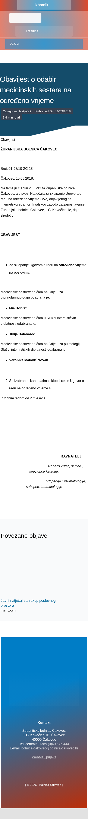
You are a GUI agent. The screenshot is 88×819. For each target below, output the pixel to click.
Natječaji (25, 111)
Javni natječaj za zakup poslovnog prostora (28, 571)
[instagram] (51, 775)
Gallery (36, 571)
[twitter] (44, 775)
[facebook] (37, 775)
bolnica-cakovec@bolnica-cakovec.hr (49, 748)
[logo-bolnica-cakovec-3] (22, 499)
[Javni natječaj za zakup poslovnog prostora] (33, 571)
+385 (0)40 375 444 (54, 744)
